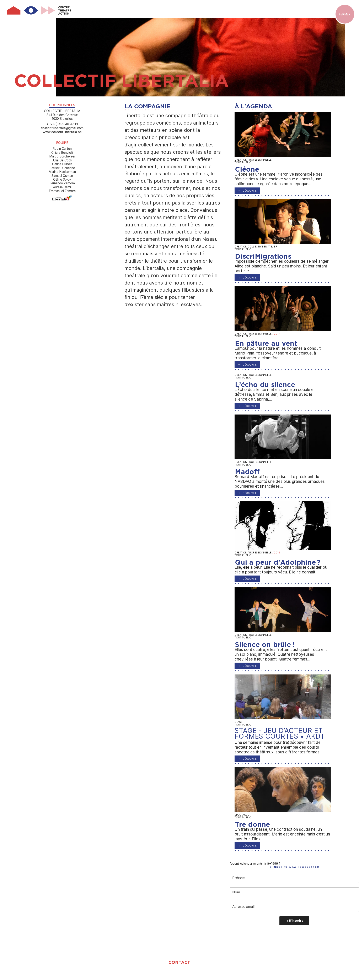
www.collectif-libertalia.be (62, 132)
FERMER (345, 14)
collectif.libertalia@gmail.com (62, 128)
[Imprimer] (62, 199)
